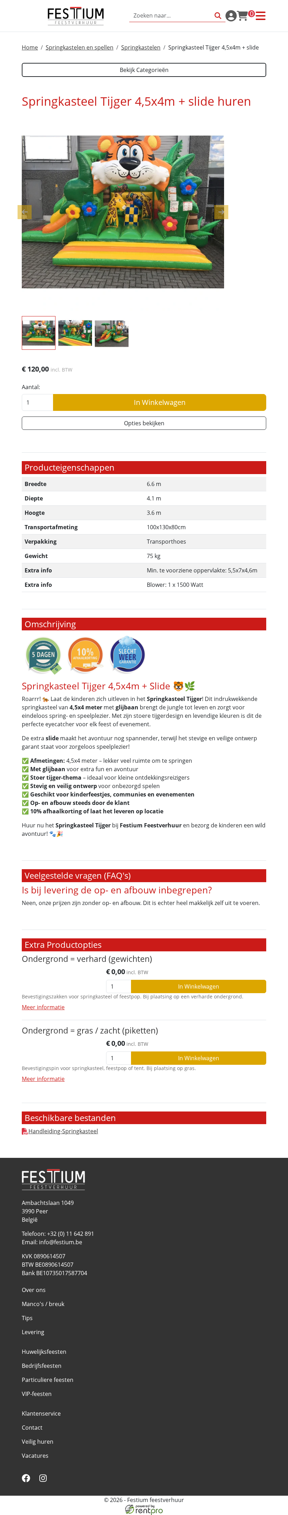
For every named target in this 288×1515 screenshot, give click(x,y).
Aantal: (31, 387)
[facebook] (27, 1480)
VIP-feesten (37, 1394)
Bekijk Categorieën (144, 70)
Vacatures (35, 1456)
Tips (27, 1318)
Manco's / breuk (43, 1304)
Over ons (34, 1290)
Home (30, 47)
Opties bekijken (144, 423)
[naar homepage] (75, 16)
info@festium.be (60, 1242)
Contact (32, 1427)
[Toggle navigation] (260, 15)
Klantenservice (41, 1413)
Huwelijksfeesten (44, 1352)
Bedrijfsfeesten (41, 1366)
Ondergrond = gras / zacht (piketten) (90, 1030)
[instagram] (44, 1480)
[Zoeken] (217, 15)
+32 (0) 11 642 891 (70, 1234)
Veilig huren (37, 1441)
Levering (33, 1332)
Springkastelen (141, 47)
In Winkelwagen (159, 402)
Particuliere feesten (47, 1380)
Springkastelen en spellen (79, 47)
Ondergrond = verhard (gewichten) (87, 958)
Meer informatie (43, 1007)
